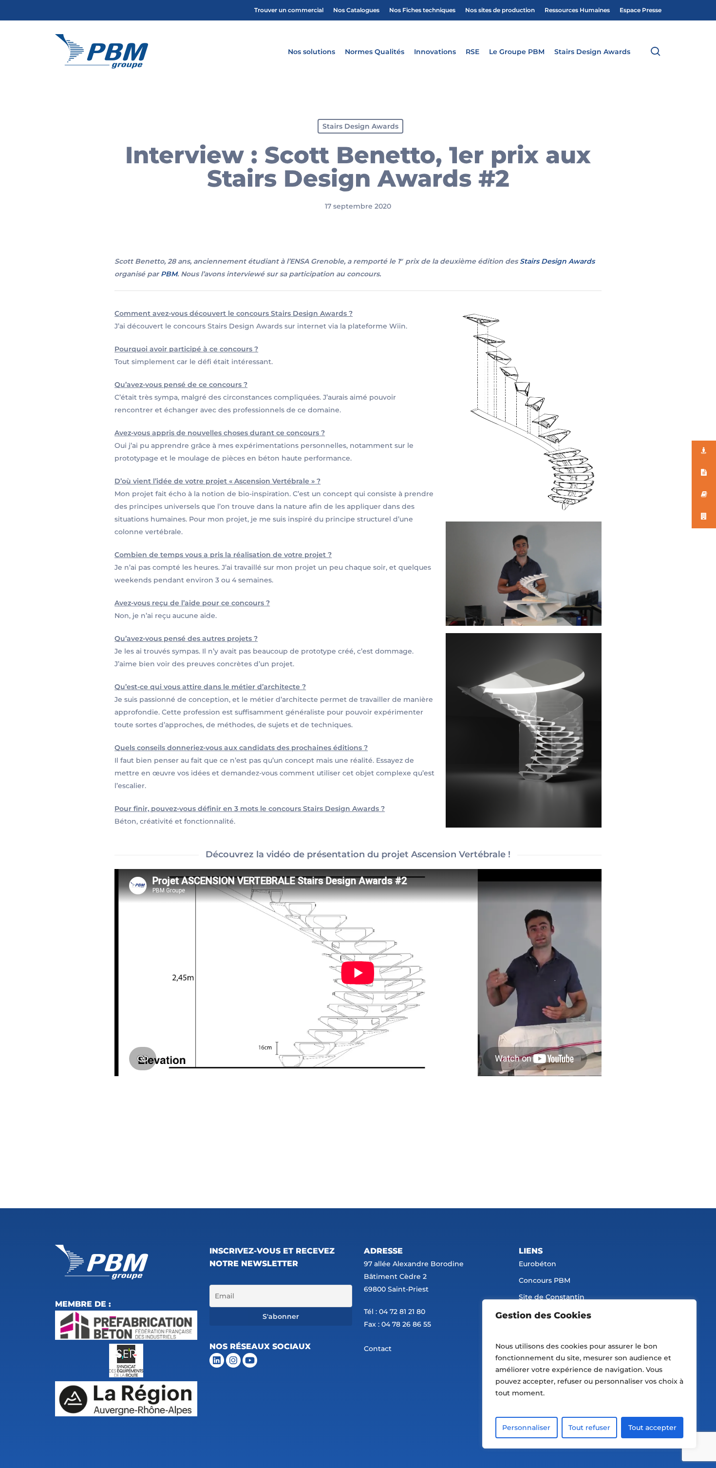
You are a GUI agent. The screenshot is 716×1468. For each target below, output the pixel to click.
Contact (378, 1348)
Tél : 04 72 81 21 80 (394, 1311)
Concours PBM (544, 1280)
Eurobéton (537, 1263)
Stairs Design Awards (360, 126)
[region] (589, 1374)
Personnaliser (526, 1427)
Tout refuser (589, 1427)
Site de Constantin (551, 1297)
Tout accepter (652, 1427)
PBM (169, 274)
